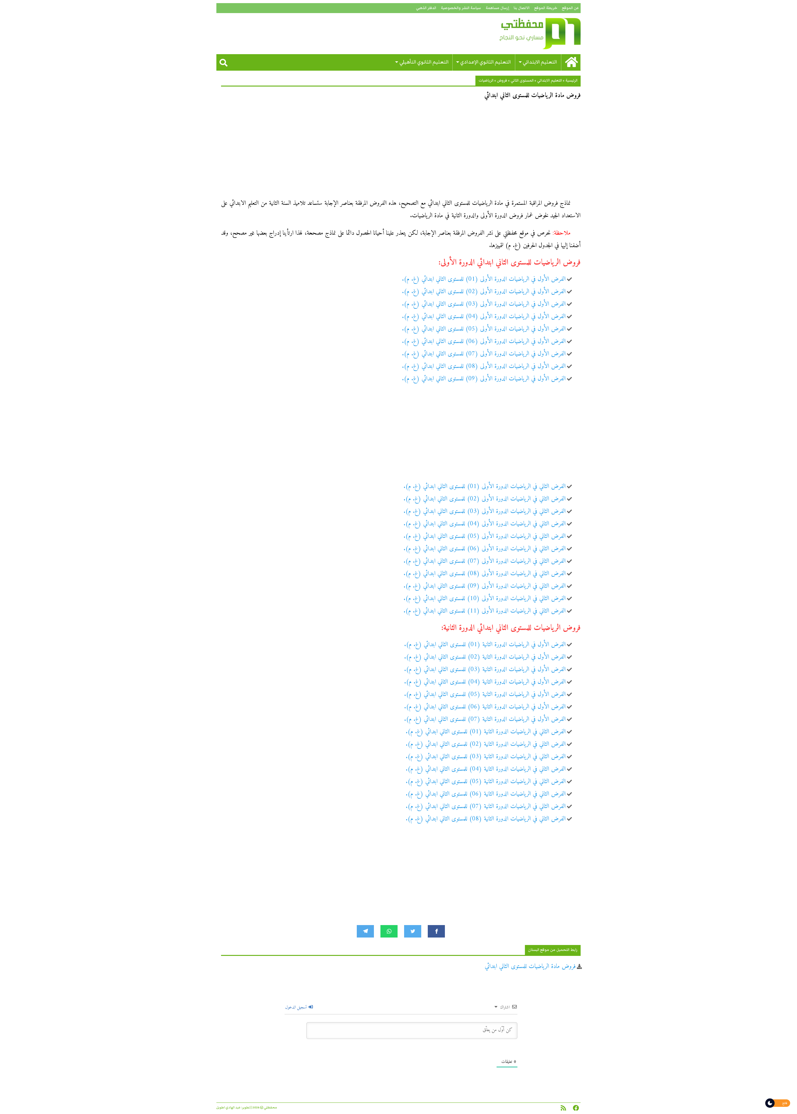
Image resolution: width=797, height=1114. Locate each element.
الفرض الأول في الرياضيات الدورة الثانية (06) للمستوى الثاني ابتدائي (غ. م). (485, 707)
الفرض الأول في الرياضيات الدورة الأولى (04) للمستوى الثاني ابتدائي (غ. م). (484, 316)
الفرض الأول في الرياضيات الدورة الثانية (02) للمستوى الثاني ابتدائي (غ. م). (485, 657)
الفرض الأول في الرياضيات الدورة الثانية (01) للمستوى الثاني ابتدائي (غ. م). (485, 644)
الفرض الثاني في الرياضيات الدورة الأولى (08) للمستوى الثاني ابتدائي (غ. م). (484, 573)
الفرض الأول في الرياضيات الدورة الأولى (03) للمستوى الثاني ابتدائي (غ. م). (484, 304)
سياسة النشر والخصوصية (461, 8)
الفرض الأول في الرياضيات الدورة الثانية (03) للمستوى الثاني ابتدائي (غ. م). (485, 669)
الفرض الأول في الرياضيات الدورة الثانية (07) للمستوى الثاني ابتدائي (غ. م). (485, 719)
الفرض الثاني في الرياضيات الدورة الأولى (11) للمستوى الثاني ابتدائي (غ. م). (484, 611)
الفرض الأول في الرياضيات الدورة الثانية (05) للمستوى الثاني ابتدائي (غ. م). (485, 694)
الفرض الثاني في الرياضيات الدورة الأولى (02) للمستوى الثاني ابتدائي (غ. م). (484, 499)
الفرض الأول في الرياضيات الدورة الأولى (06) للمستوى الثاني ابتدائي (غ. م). (484, 341)
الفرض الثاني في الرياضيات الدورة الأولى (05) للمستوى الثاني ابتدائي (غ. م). (484, 536)
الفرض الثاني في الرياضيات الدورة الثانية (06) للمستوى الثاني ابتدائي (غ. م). (486, 794)
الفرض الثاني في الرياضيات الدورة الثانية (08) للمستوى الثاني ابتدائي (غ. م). (486, 819)
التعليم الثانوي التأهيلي (424, 62)
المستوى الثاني (522, 80)
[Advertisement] (401, 151)
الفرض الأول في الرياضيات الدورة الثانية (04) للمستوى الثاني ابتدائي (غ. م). (485, 682)
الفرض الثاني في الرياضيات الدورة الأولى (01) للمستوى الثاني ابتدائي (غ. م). (484, 486)
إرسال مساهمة (497, 8)
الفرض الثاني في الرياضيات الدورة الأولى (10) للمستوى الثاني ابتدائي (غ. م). (484, 598)
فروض (502, 80)
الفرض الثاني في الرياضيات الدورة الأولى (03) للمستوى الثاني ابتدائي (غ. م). (484, 511)
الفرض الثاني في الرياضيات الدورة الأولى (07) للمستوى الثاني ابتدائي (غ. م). (484, 561)
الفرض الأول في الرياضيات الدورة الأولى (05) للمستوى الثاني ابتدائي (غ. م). (484, 329)
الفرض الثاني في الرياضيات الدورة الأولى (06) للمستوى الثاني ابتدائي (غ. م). (484, 548)
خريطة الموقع (545, 8)
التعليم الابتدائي (540, 62)
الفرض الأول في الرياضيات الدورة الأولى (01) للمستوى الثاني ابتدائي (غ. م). (484, 279)
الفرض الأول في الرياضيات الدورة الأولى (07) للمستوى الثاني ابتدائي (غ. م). (484, 354)
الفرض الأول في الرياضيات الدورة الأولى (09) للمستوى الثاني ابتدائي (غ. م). (484, 379)
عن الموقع (570, 8)
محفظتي (522, 33)
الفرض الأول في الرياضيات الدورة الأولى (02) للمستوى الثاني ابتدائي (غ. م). (484, 291)
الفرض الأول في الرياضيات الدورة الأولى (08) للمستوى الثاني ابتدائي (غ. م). (484, 366)
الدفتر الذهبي (426, 8)
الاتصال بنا (522, 8)
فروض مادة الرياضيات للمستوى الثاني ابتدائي (530, 966)
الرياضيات (486, 80)
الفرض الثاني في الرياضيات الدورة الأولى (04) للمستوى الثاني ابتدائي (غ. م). (484, 524)
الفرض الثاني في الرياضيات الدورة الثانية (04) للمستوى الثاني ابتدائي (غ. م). (486, 769)
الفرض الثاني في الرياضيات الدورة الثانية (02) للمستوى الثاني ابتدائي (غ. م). (486, 744)
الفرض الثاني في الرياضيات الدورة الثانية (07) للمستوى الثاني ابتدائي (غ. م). (486, 806)
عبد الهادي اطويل (228, 1107)
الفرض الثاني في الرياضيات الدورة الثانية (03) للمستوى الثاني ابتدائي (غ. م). (486, 756)
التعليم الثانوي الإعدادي (485, 62)
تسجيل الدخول (296, 1007)
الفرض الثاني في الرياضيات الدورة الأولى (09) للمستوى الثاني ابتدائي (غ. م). (484, 586)
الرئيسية (571, 80)
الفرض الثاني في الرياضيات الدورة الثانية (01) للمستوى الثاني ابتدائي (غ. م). (486, 731)
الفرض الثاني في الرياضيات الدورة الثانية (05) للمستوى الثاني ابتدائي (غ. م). (486, 781)
